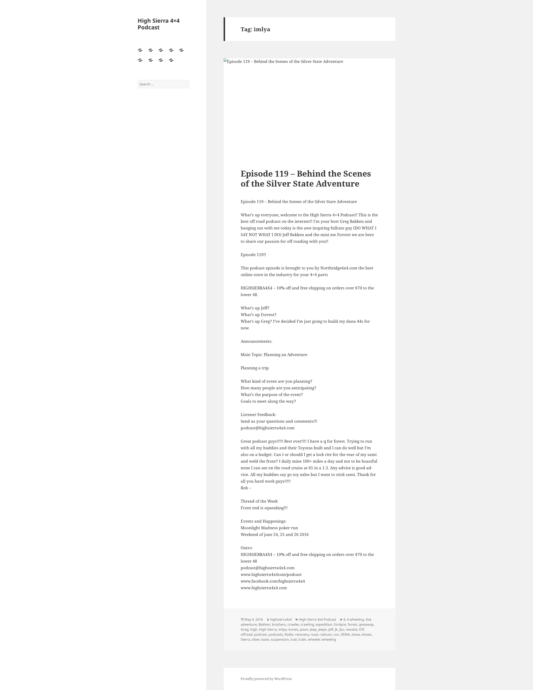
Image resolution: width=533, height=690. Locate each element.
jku (341, 629)
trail (293, 639)
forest (352, 624)
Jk (336, 629)
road (314, 634)
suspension (280, 639)
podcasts (276, 634)
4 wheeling (355, 619)
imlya (282, 629)
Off (361, 629)
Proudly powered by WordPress (266, 678)
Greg (245, 629)
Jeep (313, 629)
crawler (293, 624)
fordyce (340, 624)
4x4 (368, 619)
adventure (249, 624)
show (355, 634)
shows (366, 634)
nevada (351, 629)
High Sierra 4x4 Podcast (317, 619)
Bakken (264, 624)
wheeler (314, 639)
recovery (302, 634)
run (336, 634)
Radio (289, 634)
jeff (330, 629)
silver (255, 639)
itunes (293, 629)
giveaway (366, 624)
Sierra (245, 639)
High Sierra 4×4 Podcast (158, 24)
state (265, 639)
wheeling (329, 639)
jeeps (322, 629)
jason (304, 629)
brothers (279, 624)
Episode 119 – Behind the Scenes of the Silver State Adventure (306, 178)
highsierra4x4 (281, 619)
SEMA (345, 634)
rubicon (326, 634)
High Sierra (268, 629)
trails (302, 639)
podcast (260, 634)
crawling (307, 624)
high (253, 629)
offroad (247, 634)
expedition (324, 624)
